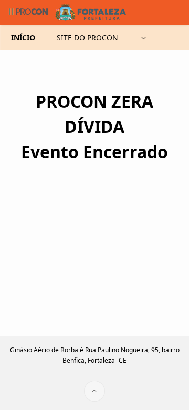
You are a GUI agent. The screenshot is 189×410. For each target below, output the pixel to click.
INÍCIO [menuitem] (23, 38)
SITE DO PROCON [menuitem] (87, 38)
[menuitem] (144, 37)
